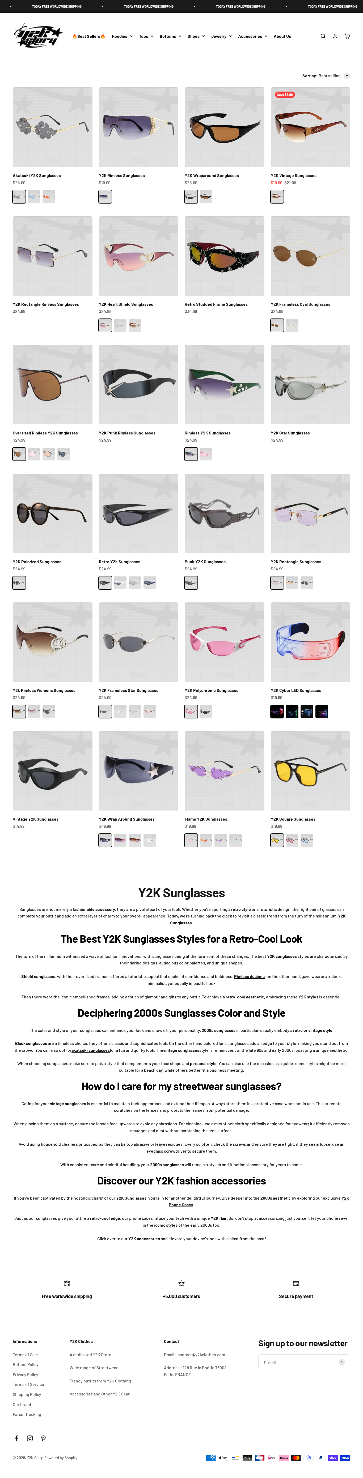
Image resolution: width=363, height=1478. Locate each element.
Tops (143, 35)
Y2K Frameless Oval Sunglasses (300, 304)
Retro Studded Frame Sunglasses (216, 304)
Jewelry (218, 35)
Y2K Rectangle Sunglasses (296, 561)
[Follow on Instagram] (29, 1438)
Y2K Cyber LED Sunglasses (296, 690)
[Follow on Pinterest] (43, 1438)
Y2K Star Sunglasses (290, 432)
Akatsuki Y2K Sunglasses (37, 175)
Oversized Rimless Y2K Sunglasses (45, 432)
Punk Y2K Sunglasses (205, 561)
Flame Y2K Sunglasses (206, 818)
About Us (282, 35)
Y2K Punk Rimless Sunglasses (127, 432)
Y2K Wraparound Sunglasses (212, 175)
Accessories (250, 35)
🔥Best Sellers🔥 (88, 35)
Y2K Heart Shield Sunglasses (126, 304)
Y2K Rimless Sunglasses (122, 175)
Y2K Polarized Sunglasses (37, 561)
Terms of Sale (25, 1354)
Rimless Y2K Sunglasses (208, 432)
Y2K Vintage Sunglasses (293, 175)
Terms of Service (28, 1384)
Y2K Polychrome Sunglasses (211, 690)
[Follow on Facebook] (16, 1438)
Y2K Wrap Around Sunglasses (127, 818)
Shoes (194, 35)
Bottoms (168, 35)
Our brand (22, 1404)
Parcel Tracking (27, 1414)
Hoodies (119, 35)
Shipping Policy (27, 1394)
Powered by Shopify (60, 1457)
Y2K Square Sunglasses (293, 818)
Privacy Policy (25, 1374)
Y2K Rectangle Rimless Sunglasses (46, 304)
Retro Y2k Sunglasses (119, 561)
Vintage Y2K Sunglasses (35, 818)
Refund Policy (26, 1364)
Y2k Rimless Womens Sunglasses (44, 690)
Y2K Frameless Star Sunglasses (128, 690)
